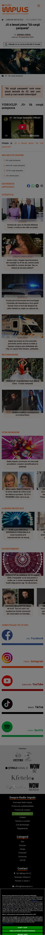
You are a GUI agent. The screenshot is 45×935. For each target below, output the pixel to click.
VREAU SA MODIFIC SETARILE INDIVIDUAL (22, 931)
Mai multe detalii (34, 900)
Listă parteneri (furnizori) (7, 923)
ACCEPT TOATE (22, 927)
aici (10, 908)
